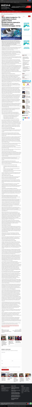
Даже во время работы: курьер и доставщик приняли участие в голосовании (26, 71)
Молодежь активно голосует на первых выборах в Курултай (26, 60)
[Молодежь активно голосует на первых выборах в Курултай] (23, 96)
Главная (3, 11)
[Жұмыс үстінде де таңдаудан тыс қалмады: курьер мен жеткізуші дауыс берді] (11, 338)
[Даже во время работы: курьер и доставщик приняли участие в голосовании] (28, 375)
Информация (17, 11)
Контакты (20, 11)
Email (12, 360)
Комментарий (3, 352)
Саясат (22, 392)
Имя (2, 360)
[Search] (30, 11)
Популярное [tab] (28, 87)
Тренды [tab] (24, 89)
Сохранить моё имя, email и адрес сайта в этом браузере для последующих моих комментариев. (11, 367)
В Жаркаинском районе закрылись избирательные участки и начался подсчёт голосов (26, 58)
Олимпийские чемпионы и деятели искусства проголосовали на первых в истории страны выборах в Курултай (26, 64)
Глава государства (23, 387)
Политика (28, 391)
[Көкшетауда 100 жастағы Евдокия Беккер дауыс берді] (18, 338)
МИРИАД (5, 5)
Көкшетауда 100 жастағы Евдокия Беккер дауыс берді (18, 342)
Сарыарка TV (13, 11)
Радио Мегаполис (9, 11)
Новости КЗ (27, 95)
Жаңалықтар (3, 339)
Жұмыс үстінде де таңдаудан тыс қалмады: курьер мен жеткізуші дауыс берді (11, 342)
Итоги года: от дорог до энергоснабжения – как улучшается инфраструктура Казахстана (16, 330)
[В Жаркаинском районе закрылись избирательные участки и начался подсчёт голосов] (23, 92)
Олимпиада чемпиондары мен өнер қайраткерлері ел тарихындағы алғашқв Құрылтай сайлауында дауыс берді (4, 343)
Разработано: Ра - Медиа (5, 390)
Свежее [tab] (24, 87)
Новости (5, 11)
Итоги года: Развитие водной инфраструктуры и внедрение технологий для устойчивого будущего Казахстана (6, 331)
